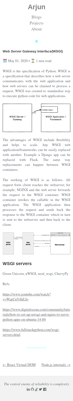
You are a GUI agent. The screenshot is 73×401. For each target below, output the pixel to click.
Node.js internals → (55, 364)
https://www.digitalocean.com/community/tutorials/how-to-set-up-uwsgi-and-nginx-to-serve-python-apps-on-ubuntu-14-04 (36, 314)
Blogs (36, 17)
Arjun (36, 7)
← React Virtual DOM (19, 364)
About (36, 29)
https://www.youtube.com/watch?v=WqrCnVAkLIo (27, 296)
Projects (36, 23)
